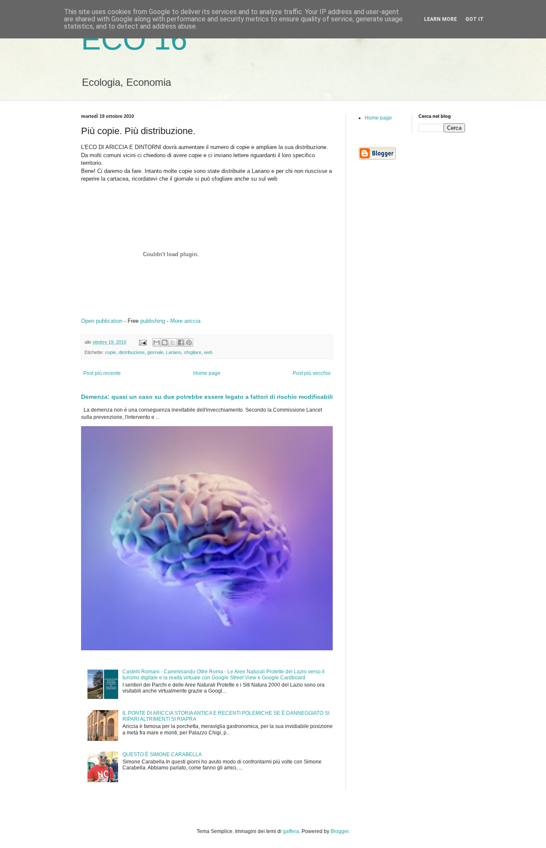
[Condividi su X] (172, 342)
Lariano (173, 352)
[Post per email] (142, 342)
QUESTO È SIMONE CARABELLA (162, 754)
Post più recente (102, 373)
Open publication (101, 321)
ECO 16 (134, 39)
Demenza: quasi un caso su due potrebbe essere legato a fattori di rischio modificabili (207, 396)
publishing (152, 321)
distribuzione (132, 352)
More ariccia (185, 321)
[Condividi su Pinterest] (189, 342)
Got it (474, 19)
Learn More (440, 19)
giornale (155, 352)
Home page (207, 373)
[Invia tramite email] (156, 342)
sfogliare (192, 352)
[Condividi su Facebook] (181, 342)
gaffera (291, 831)
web (208, 352)
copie (110, 352)
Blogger (340, 831)
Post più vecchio (312, 373)
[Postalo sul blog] (164, 342)
